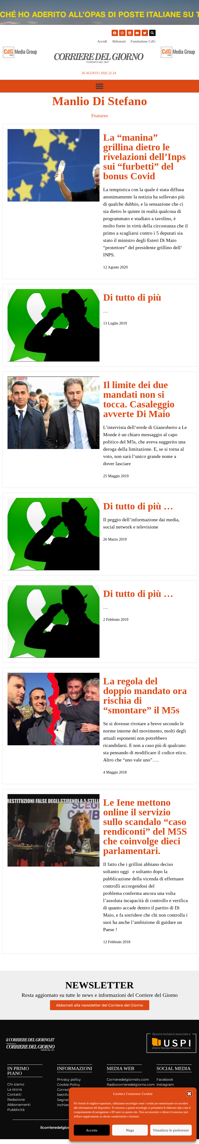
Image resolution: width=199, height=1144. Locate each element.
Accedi (102, 41)
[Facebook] (115, 33)
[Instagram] (122, 33)
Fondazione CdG (143, 41)
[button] (189, 1093)
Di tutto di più (132, 297)
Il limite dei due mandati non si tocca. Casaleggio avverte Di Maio (138, 399)
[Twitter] (145, 33)
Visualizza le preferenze (171, 1130)
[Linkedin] (130, 33)
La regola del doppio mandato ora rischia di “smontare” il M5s (145, 696)
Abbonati (119, 41)
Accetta (91, 1130)
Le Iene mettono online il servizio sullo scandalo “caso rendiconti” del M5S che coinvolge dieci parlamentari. (145, 826)
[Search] (152, 33)
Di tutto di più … (138, 506)
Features (99, 115)
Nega (130, 1130)
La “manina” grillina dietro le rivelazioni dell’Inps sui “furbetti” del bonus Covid (144, 156)
